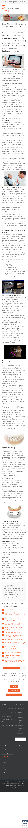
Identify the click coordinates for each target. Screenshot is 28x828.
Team (4, 766)
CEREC (4, 762)
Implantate (6, 756)
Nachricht (24, 826)
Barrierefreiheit (13, 785)
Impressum (16, 783)
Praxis (4, 769)
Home (4, 749)
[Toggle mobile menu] (25, 8)
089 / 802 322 (9, 1)
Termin (25, 823)
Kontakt (5, 772)
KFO (4, 759)
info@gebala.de (18, 1)
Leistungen (6, 753)
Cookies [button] (7, 785)
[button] (14, 610)
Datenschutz (23, 783)
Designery (14, 787)
